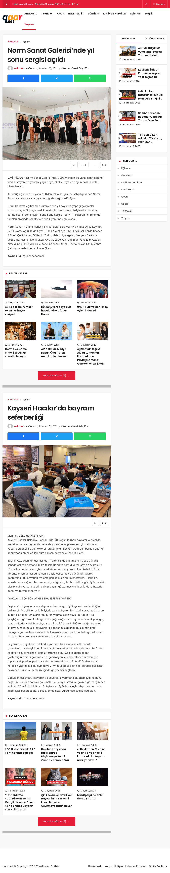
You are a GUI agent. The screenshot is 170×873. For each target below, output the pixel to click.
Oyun (60, 13)
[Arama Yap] (146, 4)
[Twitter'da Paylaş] (57, 78)
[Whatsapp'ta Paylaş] (90, 78)
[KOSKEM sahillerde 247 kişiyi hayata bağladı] (20, 731)
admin (18, 68)
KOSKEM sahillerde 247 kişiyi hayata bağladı (20, 751)
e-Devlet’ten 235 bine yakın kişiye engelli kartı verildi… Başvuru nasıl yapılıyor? (91, 755)
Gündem (93, 13)
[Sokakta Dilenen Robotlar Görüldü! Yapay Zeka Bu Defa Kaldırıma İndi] (127, 116)
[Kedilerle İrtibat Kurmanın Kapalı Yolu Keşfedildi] (127, 73)
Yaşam (29, 24)
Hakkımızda (95, 866)
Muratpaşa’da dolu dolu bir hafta (90, 796)
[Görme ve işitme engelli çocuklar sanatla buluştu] (20, 331)
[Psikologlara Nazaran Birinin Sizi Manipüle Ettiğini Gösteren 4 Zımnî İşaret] (127, 95)
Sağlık (149, 13)
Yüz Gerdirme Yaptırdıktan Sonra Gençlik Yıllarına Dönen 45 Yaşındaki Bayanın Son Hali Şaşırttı (20, 802)
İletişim (118, 866)
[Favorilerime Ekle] (74, 165)
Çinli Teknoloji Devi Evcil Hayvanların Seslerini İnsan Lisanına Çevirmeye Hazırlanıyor (56, 800)
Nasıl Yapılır (76, 13)
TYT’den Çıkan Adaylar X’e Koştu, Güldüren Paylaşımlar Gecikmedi (150, 142)
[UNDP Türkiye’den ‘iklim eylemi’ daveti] (92, 289)
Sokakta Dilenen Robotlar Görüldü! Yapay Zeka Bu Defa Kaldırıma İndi (150, 118)
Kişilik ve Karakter (114, 13)
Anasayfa (30, 13)
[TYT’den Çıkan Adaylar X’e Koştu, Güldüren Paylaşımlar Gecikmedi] (127, 138)
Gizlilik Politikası (158, 866)
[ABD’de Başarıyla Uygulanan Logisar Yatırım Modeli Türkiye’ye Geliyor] (127, 51)
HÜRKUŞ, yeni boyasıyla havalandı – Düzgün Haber (56, 310)
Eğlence (135, 13)
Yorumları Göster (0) (55, 375)
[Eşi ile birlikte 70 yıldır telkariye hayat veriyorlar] (20, 289)
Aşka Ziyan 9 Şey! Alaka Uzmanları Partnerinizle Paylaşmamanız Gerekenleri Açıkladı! (91, 356)
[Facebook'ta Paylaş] (23, 78)
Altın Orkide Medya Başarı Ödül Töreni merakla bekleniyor (54, 352)
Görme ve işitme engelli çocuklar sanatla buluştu (16, 352)
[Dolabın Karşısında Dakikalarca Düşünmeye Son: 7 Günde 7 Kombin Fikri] (56, 731)
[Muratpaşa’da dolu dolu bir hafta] (92, 777)
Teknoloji (47, 13)
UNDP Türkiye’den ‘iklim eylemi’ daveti (92, 308)
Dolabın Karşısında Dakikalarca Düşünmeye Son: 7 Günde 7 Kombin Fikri (55, 755)
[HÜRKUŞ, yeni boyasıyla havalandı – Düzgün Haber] (56, 289)
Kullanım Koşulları (136, 866)
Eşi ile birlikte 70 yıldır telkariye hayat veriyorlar (19, 310)
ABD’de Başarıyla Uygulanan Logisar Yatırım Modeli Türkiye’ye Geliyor (150, 53)
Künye (108, 866)
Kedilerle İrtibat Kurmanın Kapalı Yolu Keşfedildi (149, 73)
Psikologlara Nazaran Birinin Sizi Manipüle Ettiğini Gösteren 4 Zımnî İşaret (150, 99)
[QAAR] (12, 19)
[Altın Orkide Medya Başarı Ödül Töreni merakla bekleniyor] (56, 331)
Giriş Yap (160, 4)
